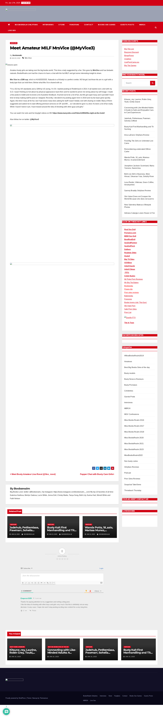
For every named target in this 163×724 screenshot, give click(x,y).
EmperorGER (26, 598)
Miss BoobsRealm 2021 (134, 443)
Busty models (129, 373)
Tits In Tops (129, 323)
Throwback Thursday (132, 490)
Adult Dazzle (129, 266)
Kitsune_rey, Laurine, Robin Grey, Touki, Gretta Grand (23, 652)
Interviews (48, 25)
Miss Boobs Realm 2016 (134, 420)
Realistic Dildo (130, 253)
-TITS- (126, 273)
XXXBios (128, 263)
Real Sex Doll (130, 229)
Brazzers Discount (131, 52)
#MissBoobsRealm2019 (134, 356)
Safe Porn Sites (130, 309)
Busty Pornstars (130, 385)
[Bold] (22, 582)
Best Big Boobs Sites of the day (137, 367)
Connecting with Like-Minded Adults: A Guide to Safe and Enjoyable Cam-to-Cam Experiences (139, 110)
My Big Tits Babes (131, 282)
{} (50, 582)
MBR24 (142, 25)
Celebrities (128, 391)
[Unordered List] (38, 582)
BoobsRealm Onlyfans (26, 25)
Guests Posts (127, 25)
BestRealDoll (129, 239)
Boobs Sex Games (106, 25)
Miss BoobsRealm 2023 (134, 449)
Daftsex (127, 249)
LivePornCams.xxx (131, 62)
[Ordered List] (35, 582)
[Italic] (25, 582)
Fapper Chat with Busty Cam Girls (96, 474)
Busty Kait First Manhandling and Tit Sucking (60, 530)
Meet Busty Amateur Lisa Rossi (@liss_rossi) (33, 474)
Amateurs (14, 43)
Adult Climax (129, 269)
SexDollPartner (130, 243)
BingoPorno (129, 56)
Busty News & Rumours (133, 379)
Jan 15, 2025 (130, 656)
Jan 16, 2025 (16, 656)
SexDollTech (129, 246)
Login (101, 568)
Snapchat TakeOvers (132, 485)
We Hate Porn (129, 306)
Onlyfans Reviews (131, 467)
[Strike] (32, 582)
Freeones (128, 299)
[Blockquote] (41, 582)
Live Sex (12, 30)
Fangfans (74, 25)
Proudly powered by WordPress (16, 698)
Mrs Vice (28, 58)
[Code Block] (44, 582)
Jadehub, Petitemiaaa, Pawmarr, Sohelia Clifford (24, 530)
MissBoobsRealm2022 (133, 455)
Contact (88, 25)
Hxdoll (127, 256)
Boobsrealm (17, 55)
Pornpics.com (130, 233)
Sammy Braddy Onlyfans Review (137, 191)
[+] (53, 582)
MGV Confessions (131, 414)
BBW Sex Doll (130, 236)
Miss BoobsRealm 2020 (134, 438)
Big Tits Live (129, 49)
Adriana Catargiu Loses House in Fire (139, 213)
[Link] (47, 582)
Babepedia (128, 296)
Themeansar (44, 698)
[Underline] (29, 582)
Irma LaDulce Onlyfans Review (136, 135)
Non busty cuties (131, 461)
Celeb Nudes (129, 276)
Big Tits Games (130, 65)
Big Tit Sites (129, 259)
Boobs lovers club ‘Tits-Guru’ (135, 302)
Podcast (127, 473)
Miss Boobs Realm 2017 (134, 426)
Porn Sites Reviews (132, 479)
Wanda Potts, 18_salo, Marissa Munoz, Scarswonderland (99, 530)
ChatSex (127, 59)
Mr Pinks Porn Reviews (133, 279)
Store (61, 25)
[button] (156, 27)
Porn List (127, 312)
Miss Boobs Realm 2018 (134, 432)
